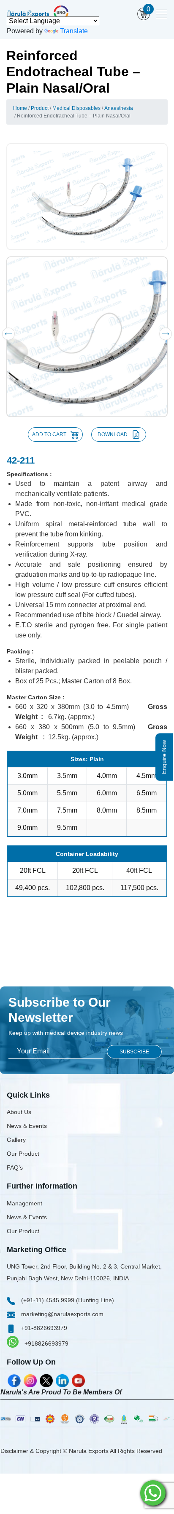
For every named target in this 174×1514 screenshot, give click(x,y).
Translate (74, 31)
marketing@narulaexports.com (61, 1314)
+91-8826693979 (43, 1328)
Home (20, 108)
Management (24, 1203)
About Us (19, 1112)
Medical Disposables (76, 108)
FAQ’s (15, 1167)
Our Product (23, 1153)
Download (113, 434)
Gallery (16, 1139)
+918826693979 (45, 1343)
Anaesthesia (118, 108)
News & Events (27, 1125)
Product (40, 108)
